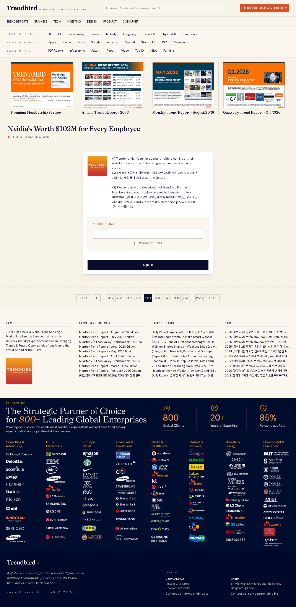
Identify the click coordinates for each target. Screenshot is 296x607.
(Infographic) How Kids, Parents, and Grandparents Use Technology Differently (184, 351)
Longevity (129, 34)
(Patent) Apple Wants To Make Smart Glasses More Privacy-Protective (184, 337)
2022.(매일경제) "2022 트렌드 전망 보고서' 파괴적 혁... (257, 361)
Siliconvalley (76, 34)
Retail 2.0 (149, 34)
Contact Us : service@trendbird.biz (254, 594)
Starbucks (148, 42)
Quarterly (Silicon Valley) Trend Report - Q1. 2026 (111, 361)
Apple (52, 42)
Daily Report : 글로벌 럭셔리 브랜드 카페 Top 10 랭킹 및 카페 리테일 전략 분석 (184, 375)
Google (96, 42)
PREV (83, 298)
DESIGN (92, 21)
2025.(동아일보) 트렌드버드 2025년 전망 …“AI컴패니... (257, 342)
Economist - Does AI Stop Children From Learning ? (184, 361)
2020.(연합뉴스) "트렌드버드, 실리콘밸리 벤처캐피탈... (257, 371)
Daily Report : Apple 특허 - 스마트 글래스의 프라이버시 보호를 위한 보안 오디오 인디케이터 (184, 332)
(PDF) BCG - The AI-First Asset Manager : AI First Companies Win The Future (184, 342)
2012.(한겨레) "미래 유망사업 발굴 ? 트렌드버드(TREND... (257, 375)
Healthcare (190, 34)
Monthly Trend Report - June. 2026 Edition (107, 346)
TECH (57, 21)
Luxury (95, 34)
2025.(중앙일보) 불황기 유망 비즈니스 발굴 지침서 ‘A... (257, 346)
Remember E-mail (150, 243)
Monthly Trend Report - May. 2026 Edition (106, 351)
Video (125, 50)
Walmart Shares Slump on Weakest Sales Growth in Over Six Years (184, 346)
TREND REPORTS (17, 21)
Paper (111, 50)
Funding (168, 50)
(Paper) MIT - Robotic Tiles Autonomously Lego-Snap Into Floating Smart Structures (184, 356)
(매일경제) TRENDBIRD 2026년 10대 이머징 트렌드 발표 (111, 375)
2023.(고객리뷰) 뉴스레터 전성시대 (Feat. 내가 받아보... (257, 356)
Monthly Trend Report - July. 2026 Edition (106, 337)
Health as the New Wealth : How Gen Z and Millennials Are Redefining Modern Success (184, 371)
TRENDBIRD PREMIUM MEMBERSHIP (264, 8)
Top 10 (139, 50)
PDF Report (55, 50)
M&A (153, 50)
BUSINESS (40, 21)
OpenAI (130, 42)
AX (59, 34)
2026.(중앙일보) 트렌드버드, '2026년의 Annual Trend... (257, 337)
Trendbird (22, 8)
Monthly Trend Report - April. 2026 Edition (107, 356)
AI (49, 34)
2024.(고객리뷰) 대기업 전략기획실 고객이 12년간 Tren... (257, 351)
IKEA (165, 42)
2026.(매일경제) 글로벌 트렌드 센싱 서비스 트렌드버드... (257, 332)
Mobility (111, 34)
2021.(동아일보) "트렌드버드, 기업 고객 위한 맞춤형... (256, 366)
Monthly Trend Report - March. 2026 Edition (108, 366)
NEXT (212, 298)
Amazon (112, 42)
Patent (95, 50)
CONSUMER (130, 21)
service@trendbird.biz (24, 592)
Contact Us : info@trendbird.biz (187, 594)
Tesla (80, 42)
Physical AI (169, 34)
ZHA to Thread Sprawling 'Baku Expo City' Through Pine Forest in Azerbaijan (184, 366)
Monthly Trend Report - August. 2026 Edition (109, 332)
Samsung (180, 42)
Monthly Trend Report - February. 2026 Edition (110, 371)
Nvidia (67, 42)
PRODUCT (110, 21)
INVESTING (74, 21)
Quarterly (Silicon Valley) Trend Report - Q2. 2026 (111, 342)
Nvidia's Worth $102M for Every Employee (74, 128)
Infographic (77, 50)
